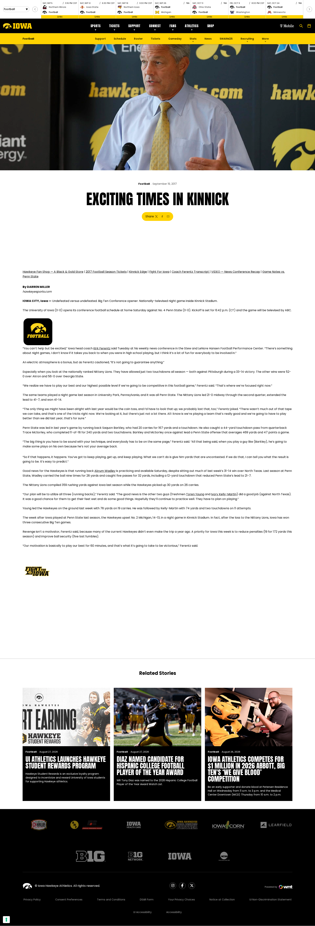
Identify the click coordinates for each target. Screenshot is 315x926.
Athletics (191, 25)
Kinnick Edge (138, 272)
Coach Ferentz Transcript (191, 272)
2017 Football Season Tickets (106, 272)
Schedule (120, 39)
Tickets (114, 25)
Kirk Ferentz (101, 348)
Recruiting (247, 39)
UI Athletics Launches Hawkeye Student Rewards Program (66, 762)
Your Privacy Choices (181, 899)
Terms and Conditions (111, 899)
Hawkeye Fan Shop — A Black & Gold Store (53, 272)
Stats (193, 39)
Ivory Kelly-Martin (224, 494)
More (265, 39)
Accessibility (174, 912)
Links (60, 16)
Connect (155, 25)
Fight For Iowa (159, 272)
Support (134, 25)
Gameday (175, 39)
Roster (138, 39)
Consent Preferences (68, 899)
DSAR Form (146, 899)
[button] (35, 9)
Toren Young (195, 494)
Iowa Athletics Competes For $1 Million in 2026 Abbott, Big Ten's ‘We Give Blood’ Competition (246, 769)
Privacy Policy (32, 899)
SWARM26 (226, 39)
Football (144, 184)
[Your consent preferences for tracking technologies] (6, 919)
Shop (210, 25)
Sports (96, 25)
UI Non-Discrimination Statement (270, 899)
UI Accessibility (142, 912)
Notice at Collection (222, 899)
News (208, 39)
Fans (173, 25)
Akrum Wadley (104, 471)
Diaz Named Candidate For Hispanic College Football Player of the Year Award (150, 765)
